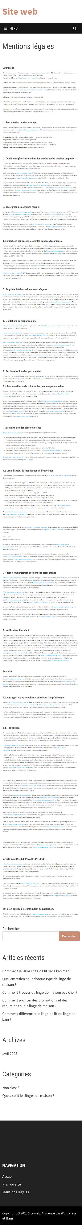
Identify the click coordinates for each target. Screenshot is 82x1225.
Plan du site (11, 1184)
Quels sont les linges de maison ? (28, 1095)
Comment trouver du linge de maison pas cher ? (39, 992)
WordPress (69, 1213)
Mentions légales (15, 1192)
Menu (13, 28)
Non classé (10, 1087)
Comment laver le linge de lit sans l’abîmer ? (36, 971)
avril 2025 (9, 1053)
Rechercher (11, 928)
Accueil (7, 1176)
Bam (9, 1218)
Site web (20, 11)
